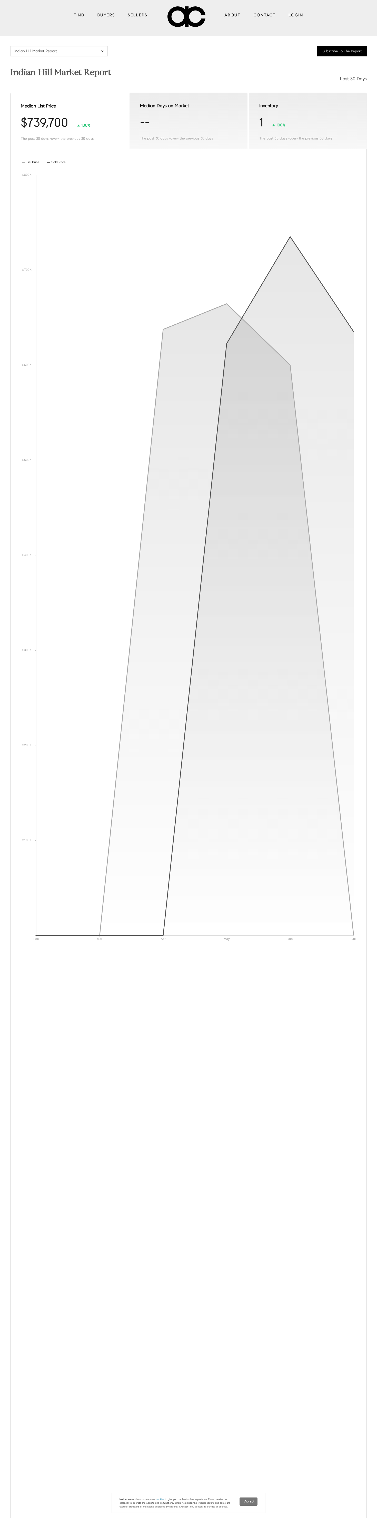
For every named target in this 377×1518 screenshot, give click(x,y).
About (232, 15)
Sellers (137, 15)
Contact (264, 15)
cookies (160, 1499)
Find (79, 15)
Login (296, 15)
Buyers (106, 15)
